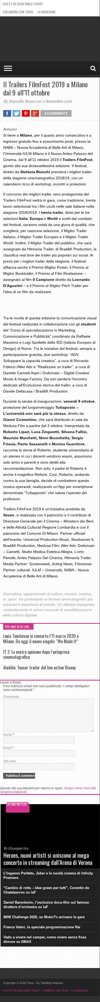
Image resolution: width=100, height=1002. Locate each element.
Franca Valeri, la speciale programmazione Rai (41, 927)
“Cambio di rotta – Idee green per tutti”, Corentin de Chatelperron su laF (46, 890)
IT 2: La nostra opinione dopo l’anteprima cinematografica (36, 654)
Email (8, 748)
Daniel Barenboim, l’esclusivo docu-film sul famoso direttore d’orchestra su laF (46, 904)
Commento (11, 697)
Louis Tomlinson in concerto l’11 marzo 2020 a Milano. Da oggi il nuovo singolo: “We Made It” (41, 638)
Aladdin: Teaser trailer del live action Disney (39, 667)
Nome (8, 735)
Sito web (9, 761)
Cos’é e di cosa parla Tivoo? (23, 4)
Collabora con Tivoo (18, 12)
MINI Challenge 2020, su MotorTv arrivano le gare (44, 917)
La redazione (47, 12)
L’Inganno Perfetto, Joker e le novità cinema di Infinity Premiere (48, 875)
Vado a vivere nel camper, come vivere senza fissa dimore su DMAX (44, 939)
